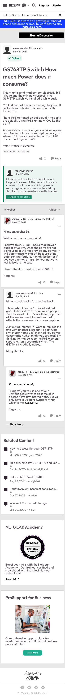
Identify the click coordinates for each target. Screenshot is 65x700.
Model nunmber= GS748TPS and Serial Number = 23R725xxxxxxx (35, 463)
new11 (32, 509)
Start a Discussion (41, 35)
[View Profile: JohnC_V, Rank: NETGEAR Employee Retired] (7, 220)
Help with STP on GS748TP (27, 477)
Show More (16, 424)
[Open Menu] (60, 15)
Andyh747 (34, 481)
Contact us (32, 674)
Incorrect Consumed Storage (28, 503)
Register (44, 5)
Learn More (32, 652)
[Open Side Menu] (4, 5)
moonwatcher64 (22, 48)
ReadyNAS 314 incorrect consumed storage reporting (32, 489)
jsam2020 (35, 455)
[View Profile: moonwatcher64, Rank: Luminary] (7, 49)
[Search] (34, 5)
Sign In (56, 5)
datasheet (24, 269)
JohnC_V (17, 219)
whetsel (32, 495)
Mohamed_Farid (37, 469)
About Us (32, 671)
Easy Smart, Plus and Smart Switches (27, 15)
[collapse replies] (32, 216)
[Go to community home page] (14, 5)
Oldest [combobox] (55, 209)
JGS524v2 (31, 402)
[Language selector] (25, 5)
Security (32, 679)
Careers (32, 676)
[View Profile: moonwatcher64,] (9, 172)
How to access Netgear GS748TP (31, 448)
